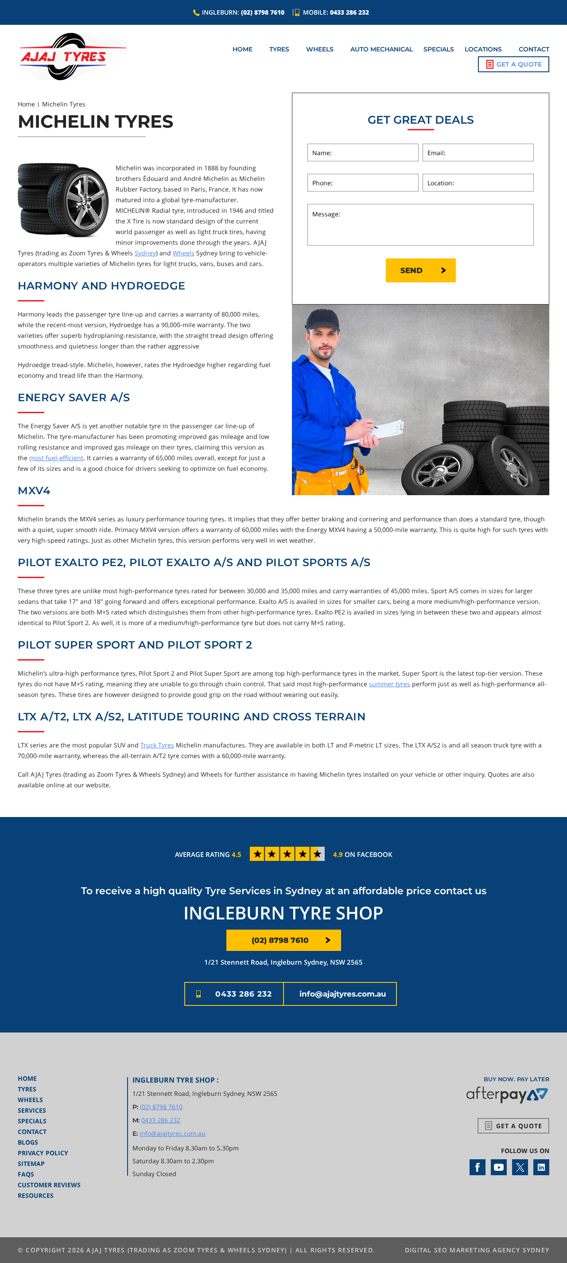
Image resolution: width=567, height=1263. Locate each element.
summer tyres (389, 684)
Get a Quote (519, 64)
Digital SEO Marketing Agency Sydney (477, 1250)
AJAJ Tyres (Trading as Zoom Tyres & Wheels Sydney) (186, 1250)
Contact (534, 49)
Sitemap (31, 1163)
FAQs (26, 1174)
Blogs (28, 1142)
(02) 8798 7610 (262, 12)
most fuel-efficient (56, 458)
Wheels (320, 49)
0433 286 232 (349, 12)
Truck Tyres (157, 745)
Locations (483, 49)
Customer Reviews (49, 1185)
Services (32, 1110)
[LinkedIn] (541, 1167)
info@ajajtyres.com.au (342, 993)
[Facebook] (477, 1167)
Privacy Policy (43, 1153)
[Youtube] (499, 1167)
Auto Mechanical (381, 49)
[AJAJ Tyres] (73, 56)
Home (242, 49)
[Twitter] (520, 1167)
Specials (438, 49)
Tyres (279, 49)
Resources (36, 1195)
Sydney (145, 253)
